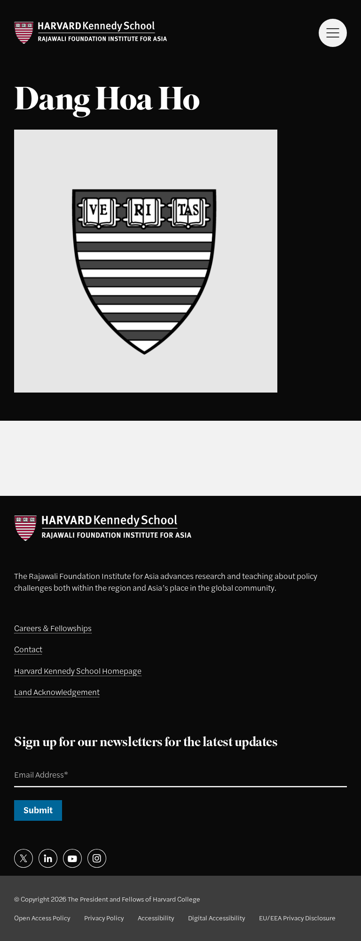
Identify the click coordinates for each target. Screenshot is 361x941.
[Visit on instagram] (96, 858)
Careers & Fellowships (53, 627)
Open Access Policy (42, 917)
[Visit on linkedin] (48, 858)
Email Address (30, 763)
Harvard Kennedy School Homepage (77, 670)
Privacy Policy (104, 917)
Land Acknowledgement (57, 691)
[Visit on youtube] (72, 858)
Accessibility (156, 917)
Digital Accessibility (216, 917)
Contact (28, 649)
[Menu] (333, 33)
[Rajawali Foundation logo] (90, 33)
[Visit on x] (23, 858)
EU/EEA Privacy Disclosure (297, 917)
